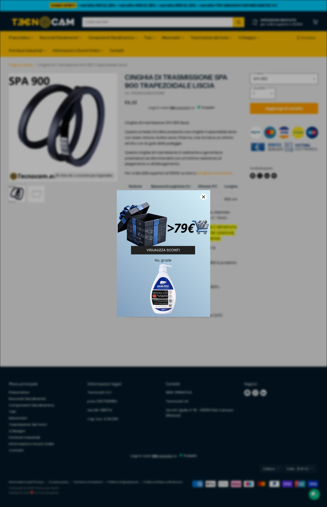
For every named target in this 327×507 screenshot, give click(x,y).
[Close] (203, 197)
